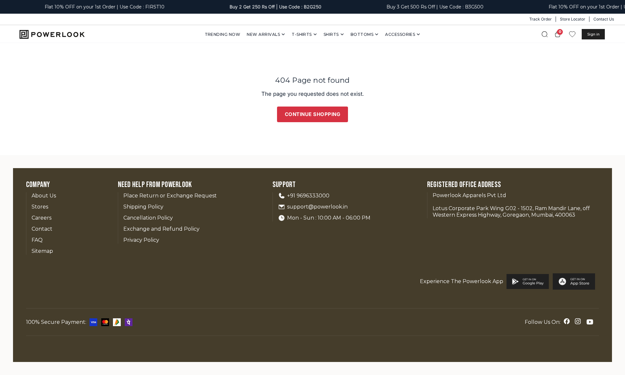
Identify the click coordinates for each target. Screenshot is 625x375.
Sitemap (42, 251)
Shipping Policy (143, 207)
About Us (44, 196)
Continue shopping (312, 114)
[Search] (544, 34)
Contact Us (603, 19)
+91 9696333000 (308, 196)
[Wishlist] (572, 34)
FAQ (37, 240)
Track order (540, 19)
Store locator (572, 19)
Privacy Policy (141, 240)
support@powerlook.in (317, 207)
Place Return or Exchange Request (170, 196)
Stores (40, 207)
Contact (42, 229)
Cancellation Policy (148, 218)
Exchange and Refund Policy (161, 229)
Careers (41, 218)
